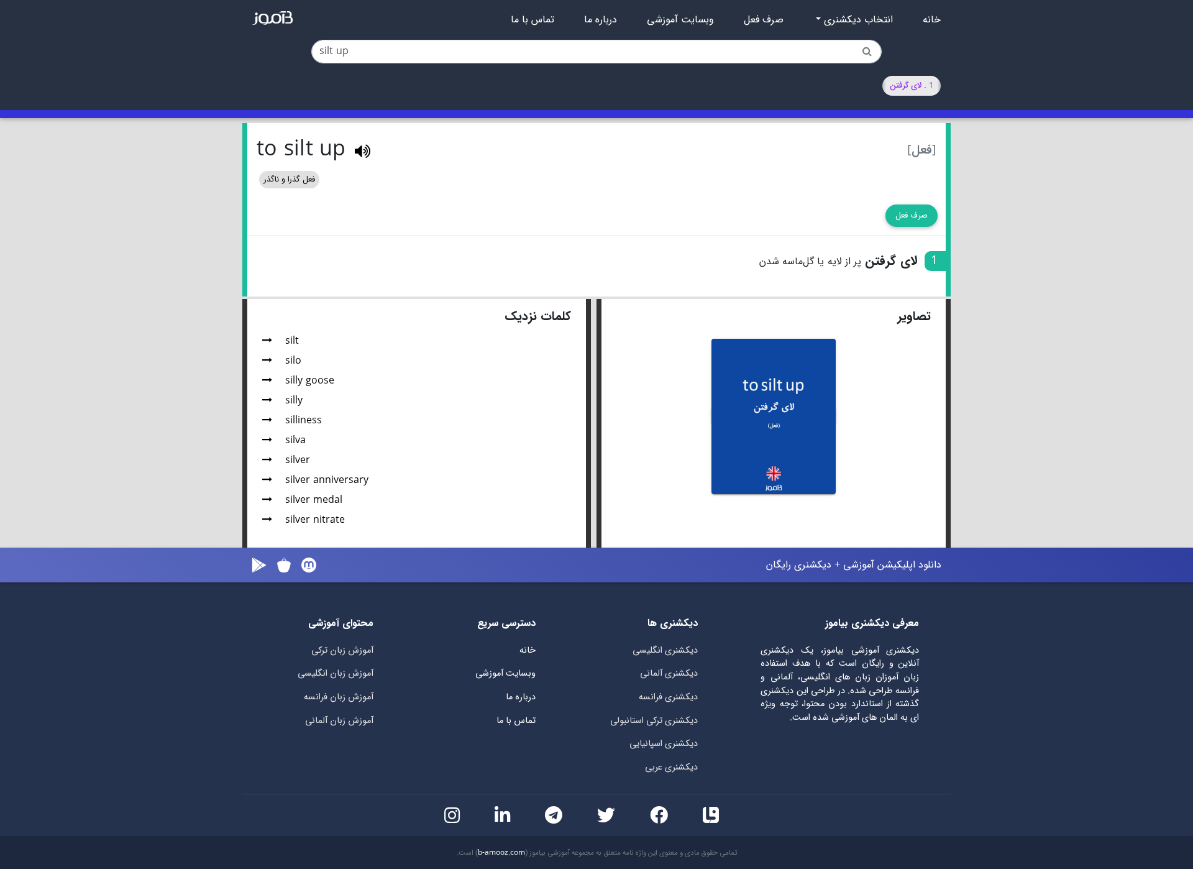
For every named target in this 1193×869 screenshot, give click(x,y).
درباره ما (600, 19)
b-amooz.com (501, 852)
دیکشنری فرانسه (668, 697)
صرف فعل (764, 19)
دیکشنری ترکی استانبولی (654, 721)
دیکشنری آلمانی (669, 673)
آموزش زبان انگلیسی (335, 673)
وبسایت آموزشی (680, 19)
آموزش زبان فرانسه (338, 697)
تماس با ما (532, 19)
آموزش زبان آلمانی (339, 721)
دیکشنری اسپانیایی (663, 744)
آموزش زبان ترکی (342, 650)
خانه (932, 19)
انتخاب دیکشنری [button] (857, 19)
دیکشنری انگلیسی (665, 650)
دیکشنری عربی (671, 767)
